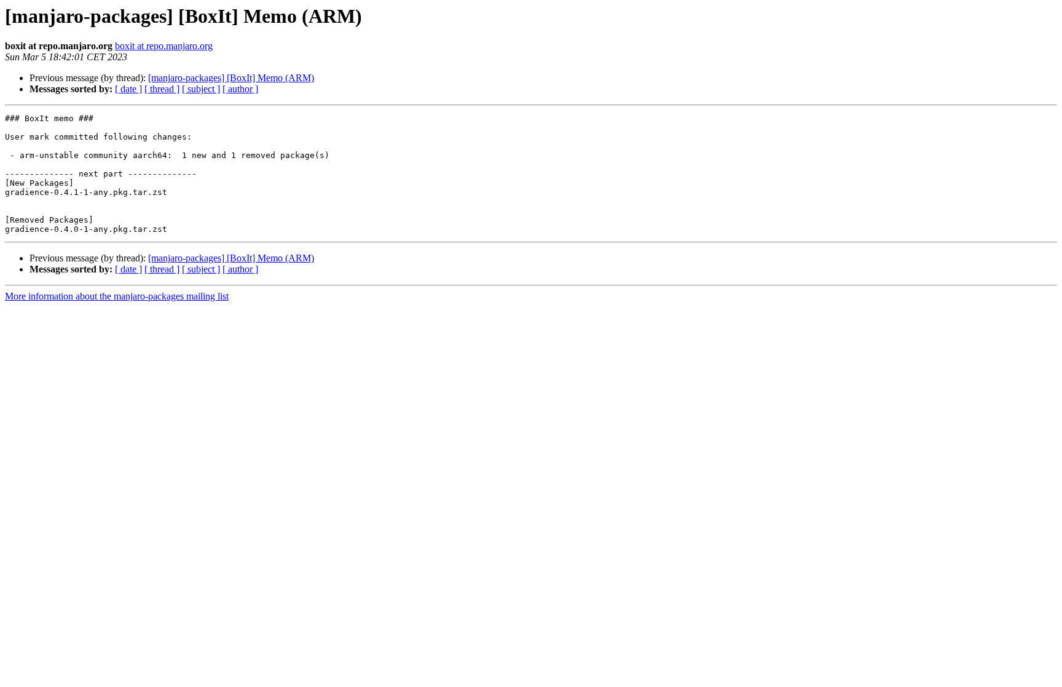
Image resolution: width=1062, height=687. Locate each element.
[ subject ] (201, 89)
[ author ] (240, 89)
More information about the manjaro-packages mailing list (117, 296)
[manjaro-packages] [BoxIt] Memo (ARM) (231, 78)
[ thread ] (161, 89)
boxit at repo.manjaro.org (164, 46)
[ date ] (128, 89)
